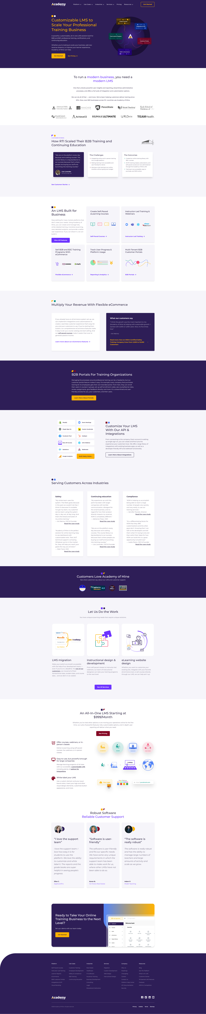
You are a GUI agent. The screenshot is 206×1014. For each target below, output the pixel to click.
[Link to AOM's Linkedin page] (149, 997)
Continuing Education (75, 979)
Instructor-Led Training (58, 970)
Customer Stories (144, 976)
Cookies (141, 1006)
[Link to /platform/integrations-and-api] (75, 439)
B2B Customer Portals (58, 979)
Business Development (93, 979)
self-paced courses (65, 333)
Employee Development (76, 970)
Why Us (123, 968)
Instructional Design (110, 976)
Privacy (135, 1006)
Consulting (90, 982)
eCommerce (55, 976)
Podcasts (141, 982)
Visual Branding (56, 985)
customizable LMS (78, 767)
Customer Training (74, 968)
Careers (123, 976)
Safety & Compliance (75, 973)
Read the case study (71, 523)
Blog (140, 968)
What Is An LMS (143, 973)
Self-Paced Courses (57, 968)
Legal (88, 985)
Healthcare (90, 970)
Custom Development (110, 970)
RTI (71, 173)
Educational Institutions (94, 988)
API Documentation (127, 985)
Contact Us (124, 979)
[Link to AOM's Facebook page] (142, 997)
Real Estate (90, 968)
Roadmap (124, 970)
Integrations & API (57, 982)
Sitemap (152, 1006)
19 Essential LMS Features (146, 979)
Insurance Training (92, 976)
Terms (146, 1006)
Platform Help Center (127, 982)
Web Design (107, 973)
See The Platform (144, 970)
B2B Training (73, 976)
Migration (107, 968)
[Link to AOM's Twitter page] (146, 997)
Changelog (124, 973)
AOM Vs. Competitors (145, 985)
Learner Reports (56, 973)
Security (123, 988)
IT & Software (90, 973)
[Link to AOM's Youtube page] (153, 997)
